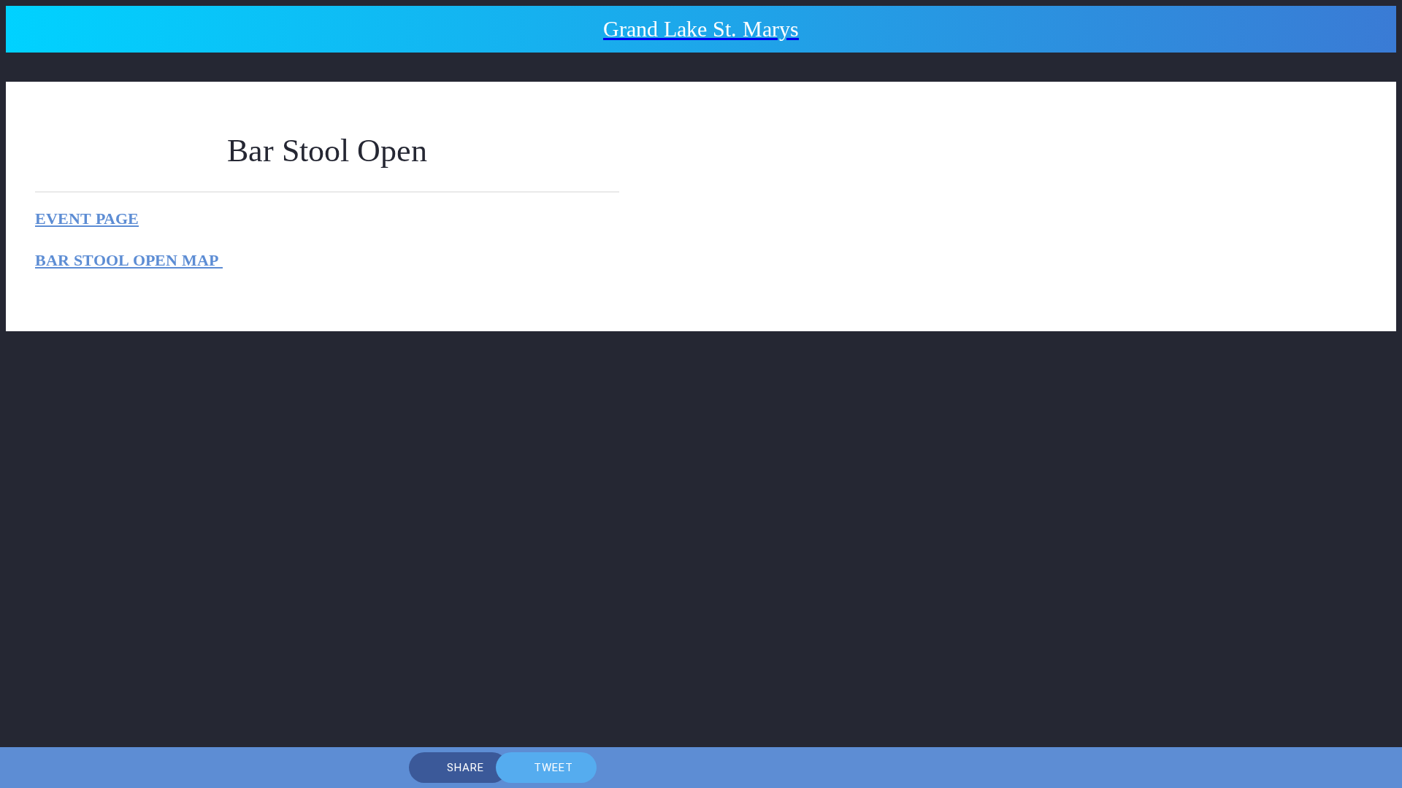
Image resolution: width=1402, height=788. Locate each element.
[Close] (35, 29)
